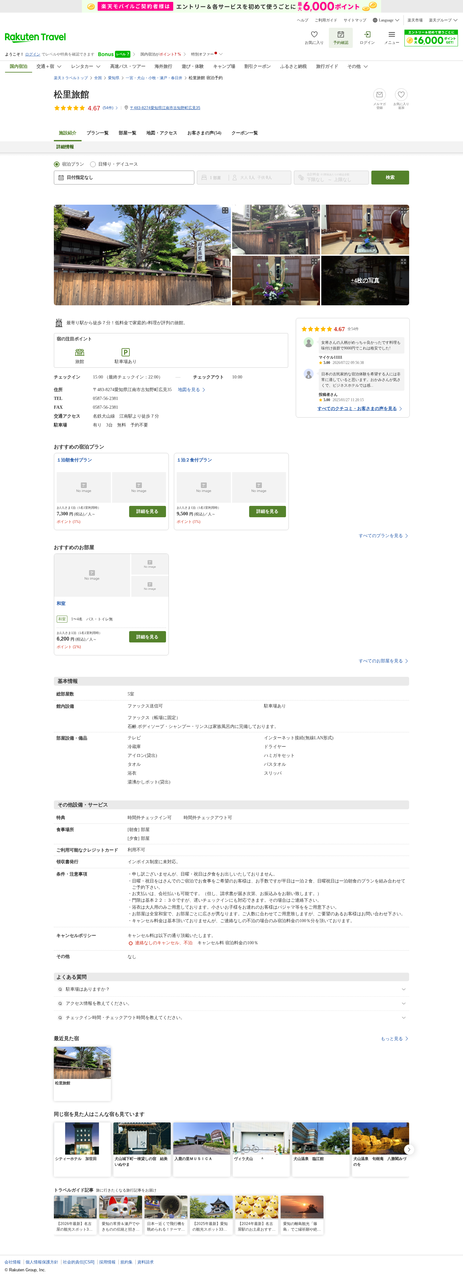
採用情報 (107, 1262)
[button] (107, 1050)
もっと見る (392, 1038)
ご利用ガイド (326, 20)
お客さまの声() (204, 133)
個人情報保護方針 (42, 1262)
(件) (108, 108)
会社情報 (12, 1262)
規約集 (126, 1262)
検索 (390, 177)
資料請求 (145, 1262)
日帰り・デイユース (118, 164)
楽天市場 (415, 20)
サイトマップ (355, 20)
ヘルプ (302, 20)
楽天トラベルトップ (71, 78)
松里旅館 (71, 94)
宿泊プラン (73, 164)
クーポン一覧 (245, 133)
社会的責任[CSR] (78, 1262)
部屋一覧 (127, 133)
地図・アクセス (161, 133)
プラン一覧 (98, 133)
